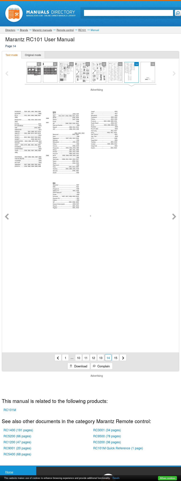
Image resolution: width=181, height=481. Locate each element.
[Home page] (14, 13)
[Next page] (174, 217)
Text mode (11, 55)
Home (9, 472)
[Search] (178, 13)
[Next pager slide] (174, 74)
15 (115, 357)
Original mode (33, 55)
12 (93, 357)
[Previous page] (7, 217)
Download (80, 366)
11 (85, 357)
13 (100, 357)
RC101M (10, 409)
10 (78, 357)
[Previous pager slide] (7, 74)
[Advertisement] (90, 96)
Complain (103, 366)
